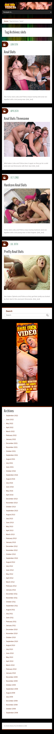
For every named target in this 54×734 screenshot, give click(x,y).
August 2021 (10, 459)
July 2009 (9, 697)
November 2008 (12, 705)
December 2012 (12, 546)
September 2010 (12, 641)
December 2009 (12, 677)
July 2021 (9, 463)
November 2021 (12, 447)
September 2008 (12, 713)
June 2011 (10, 618)
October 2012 (11, 554)
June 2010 (10, 653)
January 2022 (11, 439)
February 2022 (11, 435)
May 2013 (9, 526)
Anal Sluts (10, 52)
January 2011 (11, 626)
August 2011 (10, 610)
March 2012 (10, 582)
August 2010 (10, 645)
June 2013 (10, 522)
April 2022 (9, 427)
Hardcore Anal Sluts (15, 185)
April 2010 (9, 661)
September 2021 (12, 455)
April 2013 (9, 530)
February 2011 (11, 622)
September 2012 (12, 558)
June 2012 (10, 570)
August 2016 (10, 479)
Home (6, 21)
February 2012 (11, 586)
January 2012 (11, 590)
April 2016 (9, 495)
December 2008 (12, 701)
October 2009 (11, 685)
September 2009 (12, 689)
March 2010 (10, 665)
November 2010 (12, 633)
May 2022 (9, 423)
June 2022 (10, 419)
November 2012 (12, 550)
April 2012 (9, 578)
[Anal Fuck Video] (27, 6)
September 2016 (12, 475)
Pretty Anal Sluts (14, 251)
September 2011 (12, 606)
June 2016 (10, 487)
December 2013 (12, 499)
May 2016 (9, 491)
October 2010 (11, 637)
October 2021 (11, 451)
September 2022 (12, 416)
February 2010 (11, 669)
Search (9, 311)
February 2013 (11, 538)
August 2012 (10, 562)
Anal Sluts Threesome (16, 118)
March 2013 (10, 534)
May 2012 (9, 574)
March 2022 (10, 431)
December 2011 (11, 594)
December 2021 (12, 443)
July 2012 (9, 566)
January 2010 (11, 673)
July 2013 (9, 519)
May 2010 (9, 657)
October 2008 (11, 709)
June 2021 (10, 467)
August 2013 (10, 515)
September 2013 (12, 511)
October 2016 (11, 471)
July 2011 (9, 614)
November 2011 (11, 598)
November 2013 (12, 503)
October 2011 (11, 602)
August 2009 (10, 693)
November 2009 (12, 681)
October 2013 (11, 507)
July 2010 (9, 649)
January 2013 (11, 542)
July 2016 (9, 483)
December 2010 (12, 629)
